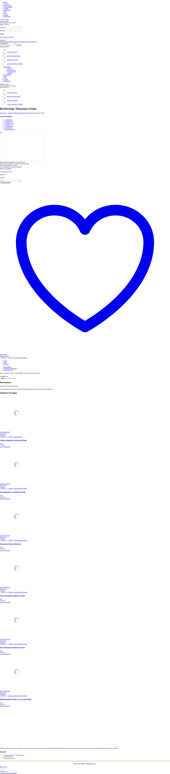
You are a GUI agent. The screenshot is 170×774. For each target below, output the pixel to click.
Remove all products (11, 773)
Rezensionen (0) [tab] (8, 370)
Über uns (6, 4)
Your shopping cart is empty (8, 22)
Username (3, 27)
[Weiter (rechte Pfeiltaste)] (2, 770)
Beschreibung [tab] (7, 367)
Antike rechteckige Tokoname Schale (13, 440)
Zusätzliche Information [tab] (10, 368)
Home (5, 2)
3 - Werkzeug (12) (9, 123)
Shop (5, 11)
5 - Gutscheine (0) (9, 126)
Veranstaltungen (8, 7)
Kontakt (6, 15)
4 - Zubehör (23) (8, 124)
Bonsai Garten (8, 5)
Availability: (3, 171)
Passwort (2, 30)
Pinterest (6, 364)
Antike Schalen (18, 437)
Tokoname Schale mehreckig (10, 544)
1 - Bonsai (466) (8, 120)
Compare (2, 773)
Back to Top (3, 767)
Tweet (5, 361)
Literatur (6, 8)
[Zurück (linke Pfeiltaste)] (0, 770)
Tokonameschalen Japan (20, 113)
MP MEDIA (89, 764)
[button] (5, 432)
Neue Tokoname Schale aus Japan (12, 596)
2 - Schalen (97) (8, 121)
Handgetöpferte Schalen (20, 488)
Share (5, 362)
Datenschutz (7, 16)
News (5, 13)
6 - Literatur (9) (8, 128)
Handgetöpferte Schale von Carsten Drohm (15, 699)
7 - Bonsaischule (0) (9, 129)
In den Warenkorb (5, 182)
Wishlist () (3, 40)
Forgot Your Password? (6, 37)
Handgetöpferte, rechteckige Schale (12, 492)
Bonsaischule (7, 10)
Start (1, 113)
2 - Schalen (9, 113)
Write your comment (5, 168)
